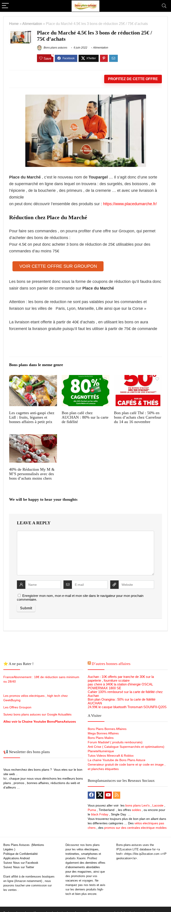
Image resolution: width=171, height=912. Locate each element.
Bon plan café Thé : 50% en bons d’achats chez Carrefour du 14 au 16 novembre (137, 417)
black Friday (99, 814)
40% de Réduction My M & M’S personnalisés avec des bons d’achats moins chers (32, 473)
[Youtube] (108, 795)
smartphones (89, 853)
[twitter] (99, 795)
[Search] (164, 6)
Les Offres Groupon (17, 707)
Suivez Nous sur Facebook (20, 862)
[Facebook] (91, 795)
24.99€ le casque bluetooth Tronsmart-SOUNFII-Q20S (127, 707)
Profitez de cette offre (133, 79)
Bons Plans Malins (101, 738)
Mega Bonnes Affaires (103, 733)
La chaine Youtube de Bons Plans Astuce (116, 760)
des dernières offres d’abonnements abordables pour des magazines (85, 867)
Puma (92, 810)
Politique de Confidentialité (20, 853)
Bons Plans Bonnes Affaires (107, 729)
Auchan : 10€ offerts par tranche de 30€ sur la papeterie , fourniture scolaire (121, 678)
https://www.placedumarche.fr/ (129, 204)
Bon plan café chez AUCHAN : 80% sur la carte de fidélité (85, 417)
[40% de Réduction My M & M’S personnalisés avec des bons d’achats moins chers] (33, 437)
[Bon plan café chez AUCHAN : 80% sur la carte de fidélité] (85, 378)
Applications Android (16, 858)
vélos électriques (87, 849)
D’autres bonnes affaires (111, 664)
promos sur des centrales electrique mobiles (135, 827)
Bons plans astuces (55, 47)
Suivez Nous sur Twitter (18, 867)
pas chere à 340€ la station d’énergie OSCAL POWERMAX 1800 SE (120, 686)
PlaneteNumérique (101, 751)
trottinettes (72, 853)
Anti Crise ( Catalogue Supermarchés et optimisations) (126, 746)
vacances (71, 880)
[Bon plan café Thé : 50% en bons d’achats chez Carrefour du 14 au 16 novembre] (138, 378)
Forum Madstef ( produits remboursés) (115, 742)
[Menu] (5, 6)
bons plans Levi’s (137, 805)
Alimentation (32, 24)
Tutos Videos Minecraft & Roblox (111, 755)
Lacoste (157, 805)
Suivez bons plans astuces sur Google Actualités (37, 714)
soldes (136, 810)
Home (14, 24)
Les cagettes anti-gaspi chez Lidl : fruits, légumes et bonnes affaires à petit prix (31, 417)
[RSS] (116, 795)
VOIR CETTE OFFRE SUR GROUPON (58, 266)
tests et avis (97, 885)
